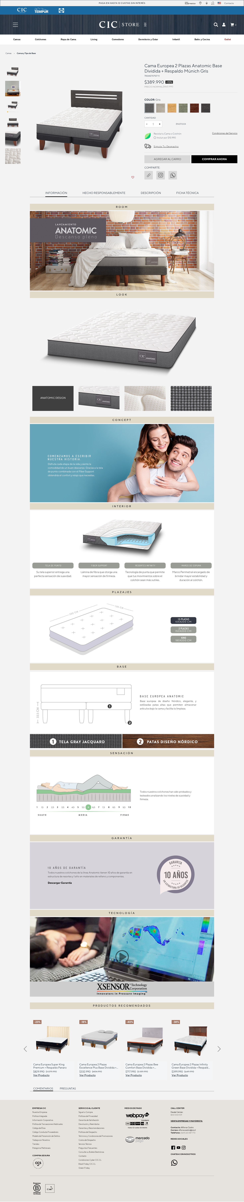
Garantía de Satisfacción (89, 1120)
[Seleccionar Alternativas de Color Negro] (206, 108)
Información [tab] (56, 193)
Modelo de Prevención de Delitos (46, 1136)
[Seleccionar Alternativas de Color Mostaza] (172, 108)
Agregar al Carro (167, 159)
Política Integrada (39, 1116)
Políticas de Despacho (88, 1132)
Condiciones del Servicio (224, 133)
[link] (227, 39)
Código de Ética (38, 1128)
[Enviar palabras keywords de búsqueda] (216, 24)
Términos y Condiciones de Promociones (96, 1136)
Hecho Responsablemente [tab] (103, 193)
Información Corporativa (42, 1120)
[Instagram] (184, 1147)
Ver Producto (41, 1075)
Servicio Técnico (85, 1144)
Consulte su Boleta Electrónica (91, 1152)
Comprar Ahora (214, 159)
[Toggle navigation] (15, 24)
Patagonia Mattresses (41, 1148)
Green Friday (84, 1168)
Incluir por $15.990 (166, 137)
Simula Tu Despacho (166, 146)
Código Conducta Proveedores (45, 1132)
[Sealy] (61, 10)
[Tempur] (42, 10)
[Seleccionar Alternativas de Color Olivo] (183, 108)
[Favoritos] (133, 177)
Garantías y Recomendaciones (91, 1128)
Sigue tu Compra (86, 1112)
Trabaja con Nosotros (41, 1140)
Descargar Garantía (60, 882)
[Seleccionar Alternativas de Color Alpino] (161, 108)
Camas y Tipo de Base (26, 53)
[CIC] (22, 10)
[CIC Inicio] (119, 24)
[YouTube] (178, 1147)
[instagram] (162, 175)
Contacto (82, 1156)
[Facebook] (173, 1147)
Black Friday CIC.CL (87, 1164)
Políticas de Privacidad (88, 1116)
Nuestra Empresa (39, 1112)
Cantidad (150, 118)
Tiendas (35, 1144)
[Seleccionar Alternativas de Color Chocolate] (194, 108)
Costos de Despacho (87, 1140)
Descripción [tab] (151, 193)
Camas (8, 53)
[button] (224, 24)
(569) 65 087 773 (188, 1133)
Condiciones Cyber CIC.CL (90, 1160)
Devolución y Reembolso (89, 1124)
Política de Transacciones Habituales (47, 1124)
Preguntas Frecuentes (88, 1148)
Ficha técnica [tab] (187, 193)
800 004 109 (176, 1115)
